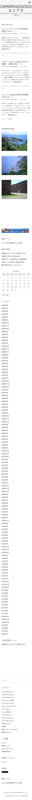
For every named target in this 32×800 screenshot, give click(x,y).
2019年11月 (5, 520)
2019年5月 (5, 532)
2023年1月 (5, 413)
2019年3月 (5, 538)
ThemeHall (24, 796)
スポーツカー (6, 709)
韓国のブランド (6, 732)
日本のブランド (6, 723)
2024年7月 (5, 360)
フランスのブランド (13, 53)
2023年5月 (5, 401)
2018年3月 (5, 573)
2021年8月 (5, 462)
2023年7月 (5, 395)
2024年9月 (5, 355)
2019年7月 (5, 526)
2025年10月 (5, 328)
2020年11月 (5, 488)
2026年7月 (5, 308)
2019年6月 (5, 529)
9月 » (7, 295)
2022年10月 (5, 421)
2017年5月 (5, 602)
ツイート (4, 762)
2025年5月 (5, 340)
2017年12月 (5, 581)
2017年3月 (5, 608)
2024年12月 (5, 346)
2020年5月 (5, 506)
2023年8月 (5, 392)
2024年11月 (5, 349)
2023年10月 (5, 387)
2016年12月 (5, 616)
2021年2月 (5, 480)
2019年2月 (5, 541)
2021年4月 (5, 474)
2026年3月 (5, 314)
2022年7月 (5, 430)
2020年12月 (5, 485)
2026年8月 (5, 305)
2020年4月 (5, 509)
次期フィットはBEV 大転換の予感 (13, 262)
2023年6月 (5, 398)
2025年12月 (5, 323)
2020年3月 (5, 512)
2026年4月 (5, 311)
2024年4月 (5, 369)
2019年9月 (5, 523)
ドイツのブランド (7, 715)
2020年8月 (5, 497)
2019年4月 (5, 535)
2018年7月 (5, 561)
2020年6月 (5, 503)
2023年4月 (5, 404)
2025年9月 (5, 331)
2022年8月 (5, 427)
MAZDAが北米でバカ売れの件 (11, 256)
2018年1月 (5, 578)
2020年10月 (5, 491)
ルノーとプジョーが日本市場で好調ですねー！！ (15, 29)
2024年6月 (5, 363)
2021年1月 (5, 483)
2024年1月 (5, 378)
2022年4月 (5, 439)
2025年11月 (5, 326)
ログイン (4, 743)
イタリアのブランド (13, 86)
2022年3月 (5, 442)
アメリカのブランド (8, 691)
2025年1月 (5, 343)
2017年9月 (5, 590)
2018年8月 (5, 558)
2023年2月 (5, 410)
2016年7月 (5, 631)
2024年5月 (5, 366)
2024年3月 (5, 372)
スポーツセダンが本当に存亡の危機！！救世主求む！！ (15, 62)
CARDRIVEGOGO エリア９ (16, 8)
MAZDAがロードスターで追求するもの (14, 253)
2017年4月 (5, 605)
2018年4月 (5, 570)
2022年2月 (5, 445)
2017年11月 (5, 584)
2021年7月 (5, 465)
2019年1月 (5, 544)
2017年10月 (5, 587)
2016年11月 (5, 619)
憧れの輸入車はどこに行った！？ (12, 265)
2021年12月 (5, 451)
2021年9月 (5, 459)
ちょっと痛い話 (6, 712)
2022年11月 (5, 419)
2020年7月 (5, 500)
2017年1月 (5, 613)
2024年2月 (5, 375)
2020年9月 (5, 494)
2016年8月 (5, 628)
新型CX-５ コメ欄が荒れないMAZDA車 (14, 259)
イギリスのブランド (8, 694)
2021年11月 (5, 453)
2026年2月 (5, 317)
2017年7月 (5, 596)
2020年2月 (5, 515)
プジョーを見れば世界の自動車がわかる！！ (15, 95)
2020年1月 (5, 517)
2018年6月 (5, 564)
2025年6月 (5, 337)
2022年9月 (5, 424)
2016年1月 (5, 634)
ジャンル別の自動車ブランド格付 (12, 243)
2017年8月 (5, 593)
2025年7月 (5, 334)
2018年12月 (5, 546)
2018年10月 (5, 552)
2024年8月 (5, 358)
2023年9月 (5, 390)
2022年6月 (5, 433)
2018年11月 (5, 549)
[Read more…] (6, 49)
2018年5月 (5, 567)
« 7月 (3, 295)
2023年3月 (5, 407)
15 (8, 284)
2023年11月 (5, 384)
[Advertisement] (16, 216)
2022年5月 (5, 436)
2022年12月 (5, 416)
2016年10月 (5, 622)
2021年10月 (5, 456)
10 (16, 280)
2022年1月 (5, 448)
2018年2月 (5, 576)
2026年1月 (5, 320)
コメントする (23, 33)
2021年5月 (5, 471)
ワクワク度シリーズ (8, 721)
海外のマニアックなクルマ (10, 729)
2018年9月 (5, 555)
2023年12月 (5, 381)
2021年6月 (5, 468)
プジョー (25, 53)
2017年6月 (5, 599)
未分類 (10, 119)
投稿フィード (6, 745)
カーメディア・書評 (8, 700)
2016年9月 (5, 625)
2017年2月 (5, 610)
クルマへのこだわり (8, 703)
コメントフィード (7, 748)
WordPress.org (6, 751)
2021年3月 (5, 477)
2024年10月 (5, 352)
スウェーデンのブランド (9, 706)
